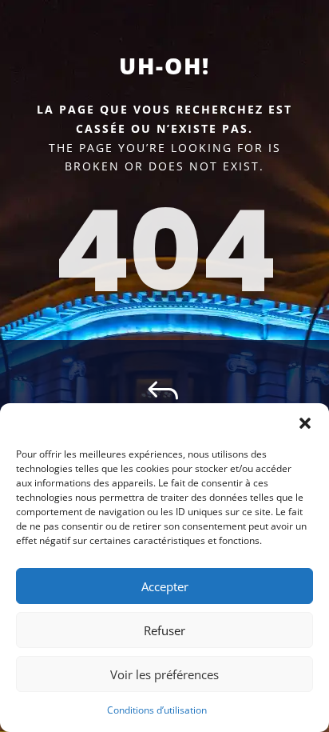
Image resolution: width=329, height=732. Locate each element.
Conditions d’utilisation (157, 710)
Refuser (164, 630)
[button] (305, 423)
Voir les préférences (164, 674)
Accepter (164, 586)
